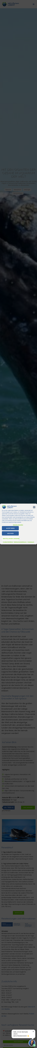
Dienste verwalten (18, 525)
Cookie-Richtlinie (8, 542)
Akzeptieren (10, 528)
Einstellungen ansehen (11, 538)
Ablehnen (10, 533)
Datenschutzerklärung (20, 542)
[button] (34, 507)
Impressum (31, 542)
